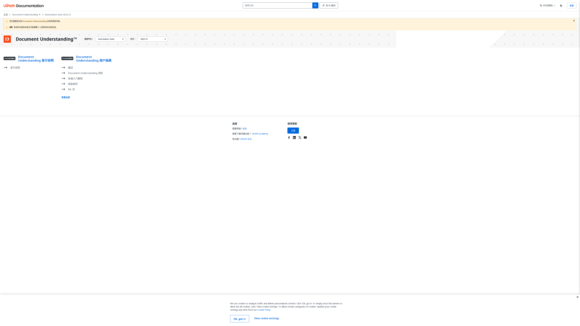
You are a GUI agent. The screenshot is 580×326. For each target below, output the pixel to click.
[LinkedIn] (294, 137)
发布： (133, 39)
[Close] (577, 297)
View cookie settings (266, 318)
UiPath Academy (260, 133)
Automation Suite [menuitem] (106, 39)
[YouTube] (305, 137)
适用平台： (88, 39)
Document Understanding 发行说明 (36, 58)
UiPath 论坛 (246, 139)
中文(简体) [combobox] (546, 5)
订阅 (293, 130)
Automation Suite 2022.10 (58, 15)
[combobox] (278, 5)
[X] (299, 137)
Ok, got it (240, 319)
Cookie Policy (263, 309)
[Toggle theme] (561, 5)
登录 (572, 5)
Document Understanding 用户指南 (93, 58)
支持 (244, 128)
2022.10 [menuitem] (143, 39)
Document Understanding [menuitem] (25, 14)
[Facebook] (288, 137)
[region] (290, 310)
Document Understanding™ (46, 39)
